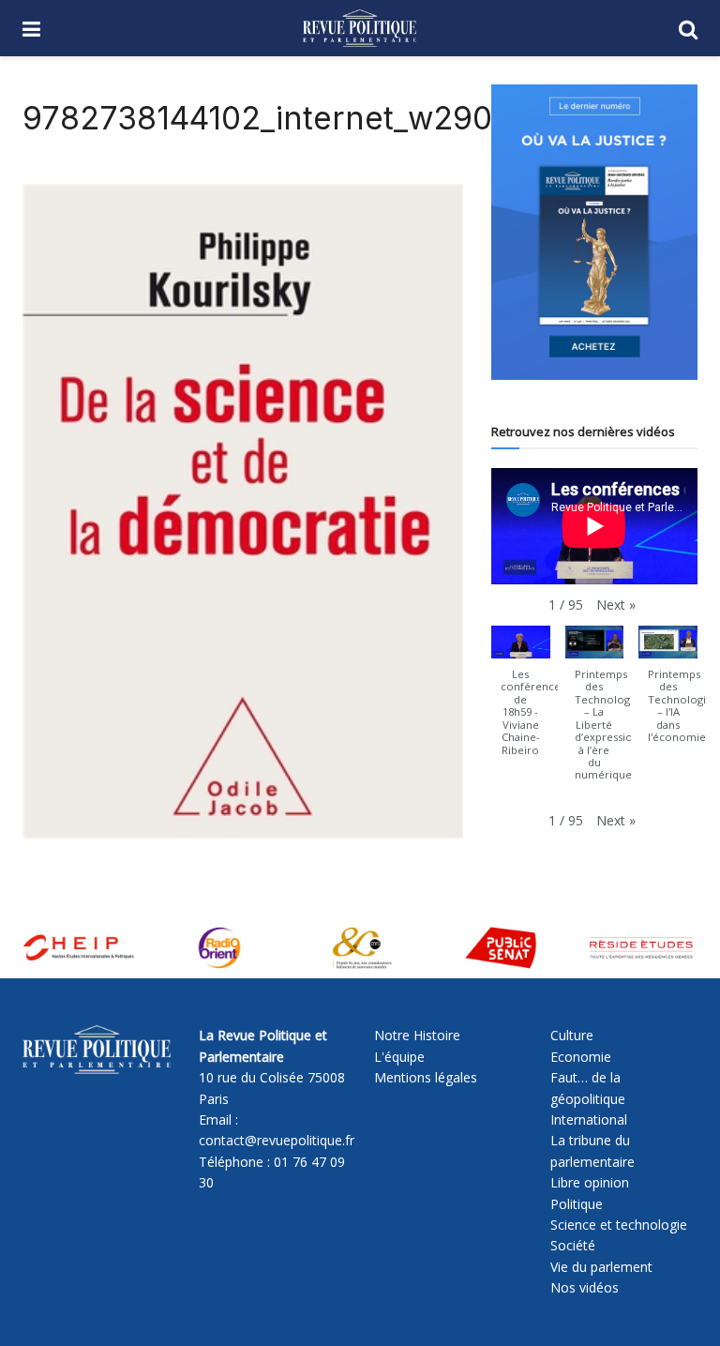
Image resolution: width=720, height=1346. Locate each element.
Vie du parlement (601, 1267)
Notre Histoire (417, 1035)
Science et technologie (618, 1224)
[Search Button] (688, 28)
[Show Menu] (31, 28)
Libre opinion (589, 1182)
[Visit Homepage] (359, 28)
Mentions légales (425, 1077)
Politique (576, 1204)
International (588, 1119)
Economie (580, 1057)
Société (572, 1245)
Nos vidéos (584, 1287)
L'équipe (399, 1057)
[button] (616, 605)
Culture (571, 1035)
